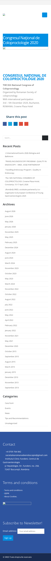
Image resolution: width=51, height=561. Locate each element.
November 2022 (11, 289)
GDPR (6, 493)
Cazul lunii (9, 403)
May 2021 (9, 341)
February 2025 (11, 242)
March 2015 (10, 367)
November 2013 (11, 382)
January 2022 (10, 330)
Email (26, 124)
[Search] (45, 137)
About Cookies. (10, 496)
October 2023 (10, 273)
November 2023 (11, 268)
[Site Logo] (21, 15)
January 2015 (10, 372)
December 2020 (11, 346)
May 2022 (9, 315)
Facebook (5, 124)
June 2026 (9, 216)
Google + (21, 124)
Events (8, 408)
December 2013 (11, 377)
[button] (46, 9)
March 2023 (10, 284)
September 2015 (12, 356)
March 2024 (10, 263)
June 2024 (9, 258)
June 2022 (9, 309)
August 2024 (10, 252)
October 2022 (10, 294)
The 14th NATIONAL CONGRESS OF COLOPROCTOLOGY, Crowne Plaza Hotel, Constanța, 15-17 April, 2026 (22, 181)
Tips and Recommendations (16, 418)
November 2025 (11, 232)
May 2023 (9, 278)
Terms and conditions (13, 490)
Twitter (10, 124)
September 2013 (12, 387)
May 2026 (9, 221)
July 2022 (8, 304)
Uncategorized (11, 423)
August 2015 (10, 361)
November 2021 (11, 335)
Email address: (10, 531)
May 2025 (9, 237)
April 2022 (9, 320)
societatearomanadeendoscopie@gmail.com (26, 455)
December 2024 (11, 247)
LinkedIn (15, 124)
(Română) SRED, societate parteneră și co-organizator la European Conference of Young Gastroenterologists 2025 (24, 192)
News (7, 413)
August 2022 (10, 299)
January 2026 (10, 226)
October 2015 (10, 351)
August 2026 (10, 211)
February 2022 (11, 325)
